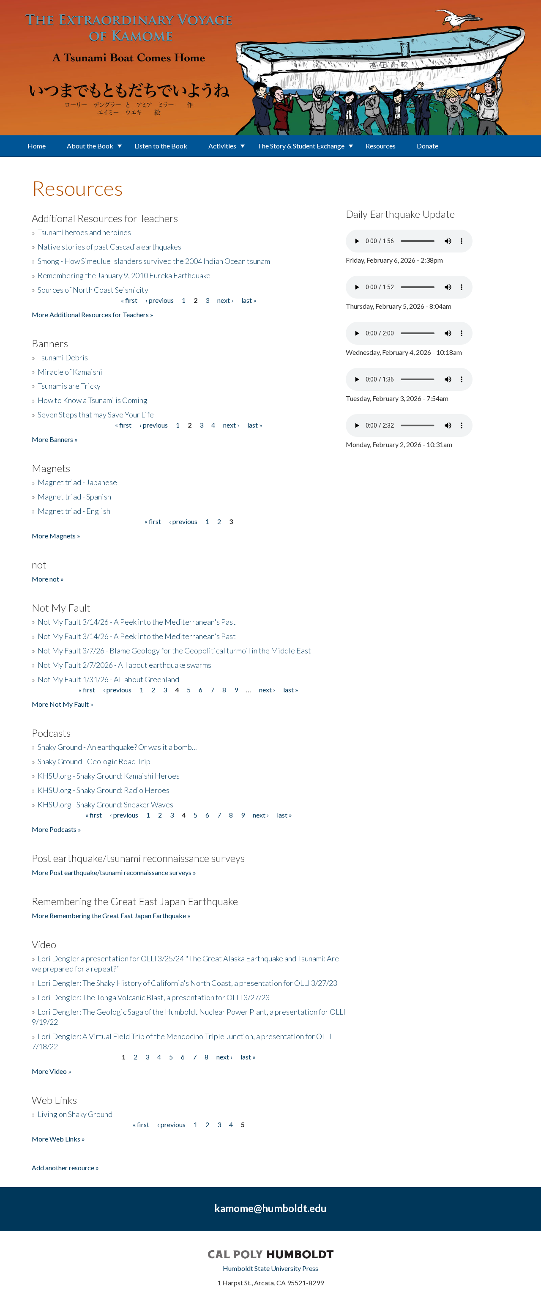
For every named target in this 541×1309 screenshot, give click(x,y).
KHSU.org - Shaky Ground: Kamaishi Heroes (109, 775)
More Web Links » (58, 1139)
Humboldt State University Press (270, 1268)
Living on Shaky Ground (75, 1114)
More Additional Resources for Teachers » (92, 314)
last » (249, 300)
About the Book (90, 146)
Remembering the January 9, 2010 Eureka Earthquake (124, 275)
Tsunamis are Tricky (69, 385)
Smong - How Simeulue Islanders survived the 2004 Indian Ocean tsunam (154, 261)
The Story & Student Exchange (300, 146)
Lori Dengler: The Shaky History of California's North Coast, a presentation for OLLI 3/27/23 (187, 983)
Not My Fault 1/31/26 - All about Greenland (108, 679)
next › (225, 300)
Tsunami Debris (63, 357)
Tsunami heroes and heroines (84, 232)
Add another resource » (65, 1168)
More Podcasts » (56, 829)
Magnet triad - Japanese (77, 482)
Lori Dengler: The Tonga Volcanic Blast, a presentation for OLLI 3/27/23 (154, 997)
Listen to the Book (160, 146)
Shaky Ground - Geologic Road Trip (94, 761)
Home (36, 146)
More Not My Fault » (62, 704)
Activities (222, 146)
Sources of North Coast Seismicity (93, 289)
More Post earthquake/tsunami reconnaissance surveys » (114, 872)
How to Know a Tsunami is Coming (93, 400)
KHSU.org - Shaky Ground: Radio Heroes (103, 790)
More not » (48, 579)
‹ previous (159, 300)
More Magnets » (56, 536)
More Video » (51, 1071)
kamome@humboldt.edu (270, 1208)
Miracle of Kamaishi (70, 371)
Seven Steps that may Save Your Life (96, 414)
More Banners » (55, 439)
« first (129, 300)
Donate (427, 146)
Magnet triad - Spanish (74, 496)
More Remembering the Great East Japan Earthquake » (111, 915)
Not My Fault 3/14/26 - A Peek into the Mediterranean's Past (137, 621)
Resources (381, 146)
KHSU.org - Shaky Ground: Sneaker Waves (105, 804)
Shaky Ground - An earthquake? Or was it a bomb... (117, 747)
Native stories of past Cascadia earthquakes (109, 246)
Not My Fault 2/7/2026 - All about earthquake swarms (124, 665)
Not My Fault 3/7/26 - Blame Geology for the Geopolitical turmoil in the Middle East (174, 650)
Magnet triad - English (74, 511)
